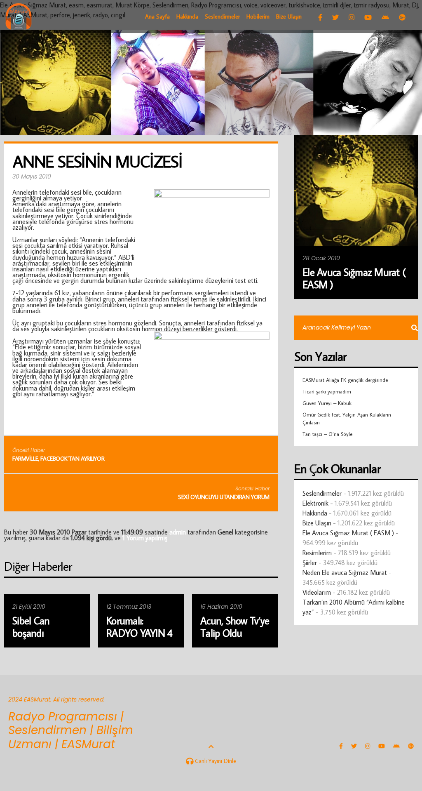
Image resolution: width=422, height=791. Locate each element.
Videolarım (316, 592)
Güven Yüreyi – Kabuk (327, 403)
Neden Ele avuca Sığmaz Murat (344, 572)
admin (177, 532)
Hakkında (314, 513)
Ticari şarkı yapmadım (326, 391)
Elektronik (315, 503)
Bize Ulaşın (316, 523)
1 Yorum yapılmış (144, 538)
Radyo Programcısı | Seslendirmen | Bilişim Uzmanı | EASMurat (70, 730)
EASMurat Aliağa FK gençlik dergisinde (345, 380)
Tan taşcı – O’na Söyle (327, 434)
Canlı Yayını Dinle (214, 761)
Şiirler (309, 562)
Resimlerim (317, 553)
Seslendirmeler (322, 493)
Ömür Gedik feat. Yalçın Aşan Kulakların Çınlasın (346, 418)
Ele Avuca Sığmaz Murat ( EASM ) (348, 533)
